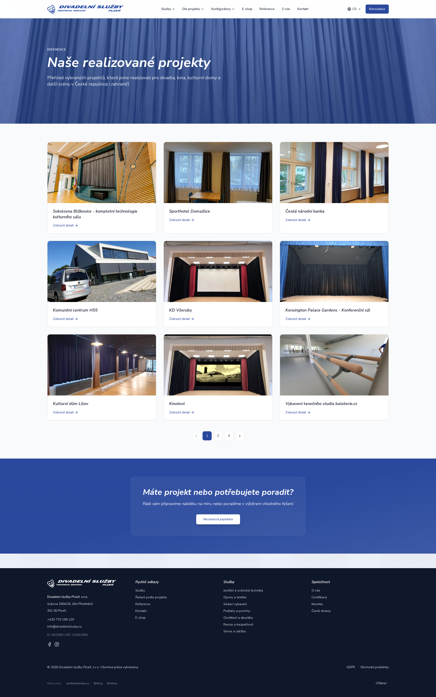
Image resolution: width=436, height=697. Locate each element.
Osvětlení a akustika (238, 618)
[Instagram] (56, 644)
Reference (267, 9)
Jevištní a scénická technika (243, 590)
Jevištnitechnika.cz (77, 683)
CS (354, 9)
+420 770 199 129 (60, 619)
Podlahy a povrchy (236, 611)
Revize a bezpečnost (238, 624)
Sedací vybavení (235, 604)
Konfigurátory (221, 9)
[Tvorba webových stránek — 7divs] (381, 683)
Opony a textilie (234, 597)
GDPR (351, 667)
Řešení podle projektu (151, 597)
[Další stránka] (239, 435)
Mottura (112, 683)
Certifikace (319, 597)
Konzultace (377, 9)
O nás (286, 9)
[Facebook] (49, 644)
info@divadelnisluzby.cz (64, 626)
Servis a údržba (234, 631)
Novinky (317, 604)
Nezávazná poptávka (218, 519)
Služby (166, 9)
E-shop (247, 9)
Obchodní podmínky (374, 667)
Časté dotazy (321, 611)
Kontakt (302, 9)
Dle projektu (191, 9)
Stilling (98, 683)
